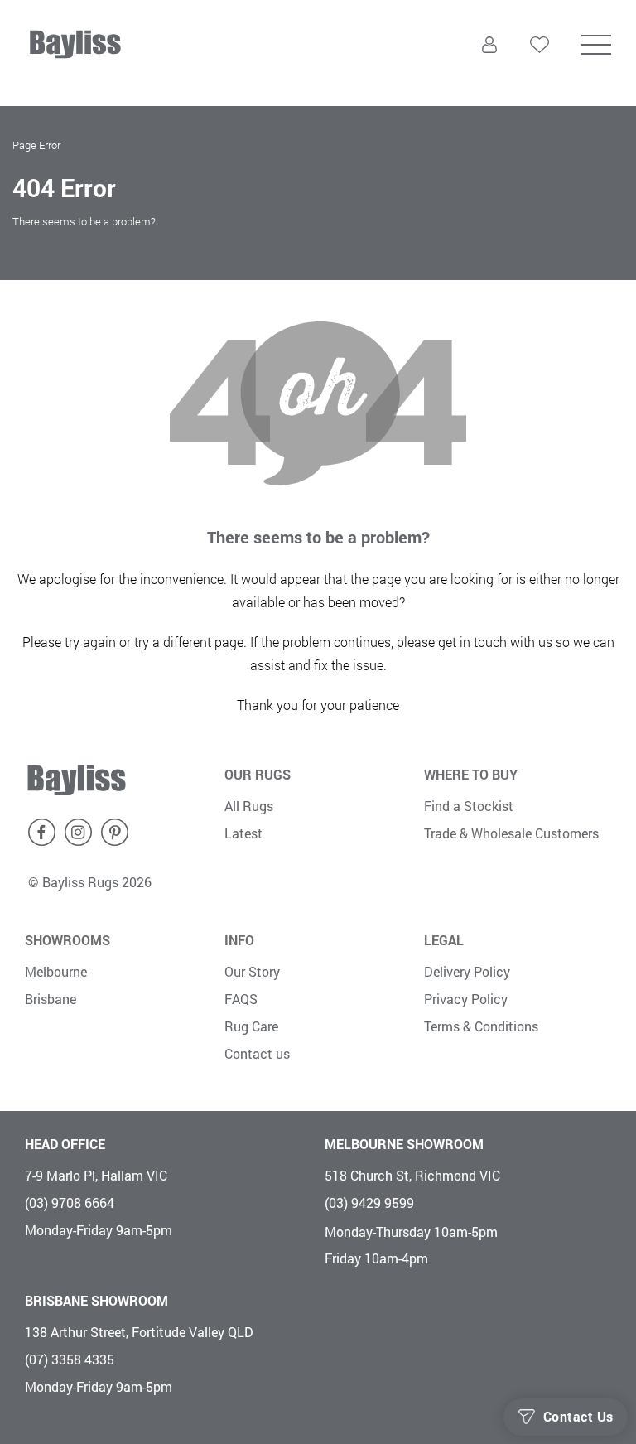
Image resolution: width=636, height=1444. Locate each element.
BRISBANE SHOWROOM (96, 1300)
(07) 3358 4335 (69, 1359)
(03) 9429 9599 (369, 1202)
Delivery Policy (467, 971)
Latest (243, 833)
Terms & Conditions (481, 1026)
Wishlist (540, 77)
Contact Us (578, 1416)
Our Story (252, 971)
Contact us (257, 1053)
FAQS (241, 998)
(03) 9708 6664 (69, 1202)
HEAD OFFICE (65, 1143)
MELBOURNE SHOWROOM (404, 1143)
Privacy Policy (466, 998)
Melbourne (56, 971)
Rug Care (251, 1026)
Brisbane (50, 998)
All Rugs (248, 805)
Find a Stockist (468, 805)
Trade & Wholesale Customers (511, 833)
